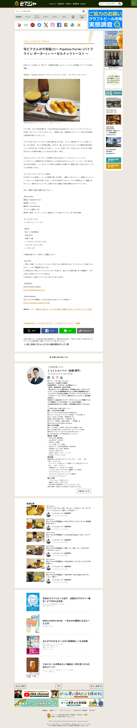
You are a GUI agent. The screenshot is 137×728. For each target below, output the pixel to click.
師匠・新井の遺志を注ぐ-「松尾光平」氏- (62, 419)
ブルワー (55, 17)
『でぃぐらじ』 (54, 480)
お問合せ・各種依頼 (72, 4)
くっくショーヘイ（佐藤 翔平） (65, 370)
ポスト (34, 331)
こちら (65, 486)
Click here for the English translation (60, 423)
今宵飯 (77, 323)
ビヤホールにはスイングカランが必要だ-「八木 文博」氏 (67, 415)
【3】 (85, 459)
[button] (103, 27)
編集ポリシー (53, 710)
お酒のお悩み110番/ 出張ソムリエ (60, 408)
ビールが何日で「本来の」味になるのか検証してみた (66, 427)
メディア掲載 (82, 16)
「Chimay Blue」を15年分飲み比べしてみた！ (63, 434)
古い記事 (21, 686)
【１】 (73, 459)
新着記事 (18, 17)
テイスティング (36, 16)
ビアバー (45, 17)
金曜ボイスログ (54, 482)
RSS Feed (91, 710)
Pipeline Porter (29, 323)
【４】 (55, 465)
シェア (52, 331)
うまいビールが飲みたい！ (67, 385)
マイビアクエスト (54, 472)
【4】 (49, 461)
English (83, 4)
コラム (64, 17)
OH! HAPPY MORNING (55, 484)
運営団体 (61, 4)
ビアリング (52, 438)
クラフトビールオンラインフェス (59, 474)
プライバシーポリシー (65, 710)
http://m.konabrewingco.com (34, 290)
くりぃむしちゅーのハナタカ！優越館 (61, 470)
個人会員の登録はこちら (113, 166)
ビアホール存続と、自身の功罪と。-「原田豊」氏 (64, 421)
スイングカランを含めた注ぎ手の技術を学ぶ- (63, 412)
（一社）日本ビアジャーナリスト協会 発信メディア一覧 (46, 344)
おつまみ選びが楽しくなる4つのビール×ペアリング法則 (66, 429)
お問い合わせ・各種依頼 (80, 710)
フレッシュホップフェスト (57, 476)
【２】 (79, 459)
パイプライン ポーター (45, 323)
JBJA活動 (73, 16)
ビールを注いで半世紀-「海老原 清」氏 (61, 417)
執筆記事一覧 (83, 491)
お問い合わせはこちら (60, 357)
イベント (27, 17)
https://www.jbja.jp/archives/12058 (36, 303)
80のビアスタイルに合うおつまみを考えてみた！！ (65, 431)
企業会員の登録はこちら (113, 160)
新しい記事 (95, 686)
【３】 (50, 465)
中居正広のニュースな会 (56, 467)
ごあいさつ (52, 4)
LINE (69, 331)
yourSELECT (53, 440)
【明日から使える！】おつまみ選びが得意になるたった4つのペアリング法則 (63, 309)
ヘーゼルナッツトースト (64, 323)
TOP (58, 686)
